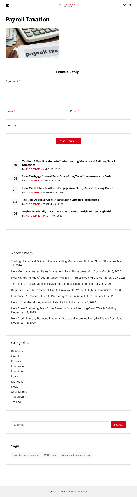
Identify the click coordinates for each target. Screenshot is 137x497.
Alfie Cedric (33, 169)
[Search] (130, 5)
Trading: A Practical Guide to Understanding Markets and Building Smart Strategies (63, 261)
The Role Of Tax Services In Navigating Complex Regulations (60, 199)
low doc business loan (26, 455)
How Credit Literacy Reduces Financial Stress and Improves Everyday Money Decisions (66, 318)
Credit (15, 356)
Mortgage (17, 381)
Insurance (17, 366)
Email (74, 111)
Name (10, 111)
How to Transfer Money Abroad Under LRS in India (43, 302)
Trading (16, 402)
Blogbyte (84, 491)
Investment (18, 371)
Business (17, 351)
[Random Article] (124, 5)
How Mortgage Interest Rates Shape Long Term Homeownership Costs (66, 176)
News (14, 386)
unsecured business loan (76, 455)
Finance (16, 361)
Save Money (19, 391)
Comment (13, 81)
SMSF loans (50, 455)
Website (11, 125)
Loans (15, 376)
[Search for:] (59, 425)
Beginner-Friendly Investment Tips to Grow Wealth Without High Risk (67, 211)
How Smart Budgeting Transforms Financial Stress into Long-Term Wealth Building (63, 308)
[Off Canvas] (7, 5)
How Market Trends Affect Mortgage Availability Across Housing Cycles (67, 188)
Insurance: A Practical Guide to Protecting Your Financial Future (51, 296)
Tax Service (18, 396)
